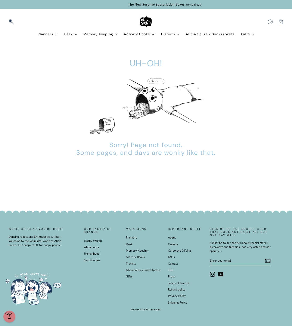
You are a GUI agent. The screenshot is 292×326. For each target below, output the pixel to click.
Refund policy (177, 289)
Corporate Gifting (179, 250)
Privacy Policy (177, 296)
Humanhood (91, 253)
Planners (46, 34)
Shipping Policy (177, 302)
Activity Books (137, 34)
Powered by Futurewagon (146, 309)
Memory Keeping (98, 34)
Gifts (246, 34)
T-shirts (168, 34)
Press (171, 276)
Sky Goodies (92, 260)
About (172, 237)
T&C (171, 270)
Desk (69, 34)
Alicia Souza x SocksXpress (210, 34)
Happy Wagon (93, 240)
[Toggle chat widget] (9, 317)
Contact (173, 263)
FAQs (171, 257)
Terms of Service (179, 283)
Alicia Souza (91, 247)
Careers (173, 244)
